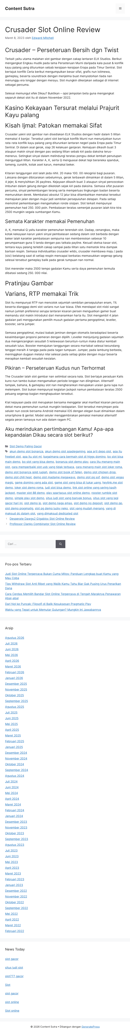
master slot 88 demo (31, 493)
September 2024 (16, 770)
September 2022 (16, 908)
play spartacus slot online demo (68, 493)
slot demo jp (32, 503)
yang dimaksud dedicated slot (57, 513)
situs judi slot (14, 967)
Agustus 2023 (14, 844)
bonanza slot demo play (72, 461)
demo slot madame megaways (54, 477)
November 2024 (16, 758)
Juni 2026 (12, 649)
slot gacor (11, 959)
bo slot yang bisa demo (38, 461)
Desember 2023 (16, 821)
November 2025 (16, 689)
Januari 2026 (14, 678)
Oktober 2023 (14, 833)
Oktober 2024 (14, 764)
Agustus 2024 (14, 775)
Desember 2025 (16, 683)
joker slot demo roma (29, 487)
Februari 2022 (14, 931)
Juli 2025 (11, 712)
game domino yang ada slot (34, 482)
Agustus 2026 (14, 637)
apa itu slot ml (32, 456)
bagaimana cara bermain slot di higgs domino (74, 456)
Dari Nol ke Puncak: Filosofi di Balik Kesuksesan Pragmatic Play (48, 604)
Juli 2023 (11, 850)
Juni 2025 (11, 718)
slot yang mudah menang (87, 508)
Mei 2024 (11, 793)
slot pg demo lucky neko (51, 508)
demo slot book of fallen (65, 472)
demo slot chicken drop (100, 472)
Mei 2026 (11, 655)
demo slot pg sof (88, 477)
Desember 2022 (16, 890)
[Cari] (60, 544)
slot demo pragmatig (19, 508)
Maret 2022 (13, 925)
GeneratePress (91, 1026)
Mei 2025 (11, 724)
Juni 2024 (12, 787)
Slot (7, 985)
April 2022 (12, 919)
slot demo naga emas (57, 503)
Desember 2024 (16, 752)
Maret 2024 (13, 804)
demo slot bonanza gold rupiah (26, 472)
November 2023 (16, 827)
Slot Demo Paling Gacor (26, 446)
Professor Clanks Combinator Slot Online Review (43, 524)
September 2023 (16, 839)
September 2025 (16, 701)
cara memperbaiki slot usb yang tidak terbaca (43, 467)
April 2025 (12, 729)
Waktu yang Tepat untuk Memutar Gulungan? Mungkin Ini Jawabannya (53, 609)
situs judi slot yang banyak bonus (68, 498)
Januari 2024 (14, 816)
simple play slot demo (29, 498)
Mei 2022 (11, 913)
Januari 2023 (14, 885)
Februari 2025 (14, 741)
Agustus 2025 (14, 706)
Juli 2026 (11, 643)
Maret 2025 (13, 735)
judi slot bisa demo (58, 487)
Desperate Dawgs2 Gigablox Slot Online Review (42, 518)
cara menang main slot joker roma (99, 467)
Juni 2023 (12, 856)
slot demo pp (113, 503)
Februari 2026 (14, 672)
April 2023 (12, 867)
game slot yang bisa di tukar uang (78, 482)
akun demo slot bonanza (26, 451)
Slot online (12, 1010)
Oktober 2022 (14, 902)
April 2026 (12, 660)
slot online (12, 1002)
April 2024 (12, 798)
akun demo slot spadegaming (65, 451)
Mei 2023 (11, 862)
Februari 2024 (14, 810)
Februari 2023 (14, 879)
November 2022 (16, 896)
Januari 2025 (14, 747)
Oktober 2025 (14, 695)
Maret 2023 (13, 873)
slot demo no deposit (88, 503)
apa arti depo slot (99, 451)
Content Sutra (20, 8)
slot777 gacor (14, 976)
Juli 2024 (11, 781)
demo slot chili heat (18, 477)
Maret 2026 (13, 666)
